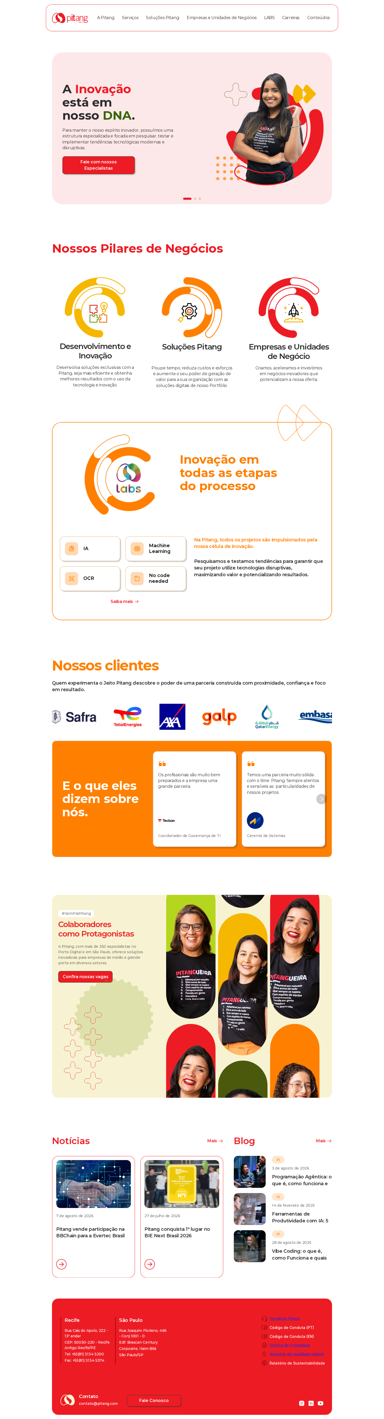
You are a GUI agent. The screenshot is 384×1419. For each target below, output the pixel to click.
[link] (94, 162)
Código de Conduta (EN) (292, 1336)
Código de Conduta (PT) (292, 1327)
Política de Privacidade (290, 1345)
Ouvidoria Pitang (285, 1318)
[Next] (321, 799)
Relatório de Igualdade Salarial (297, 1354)
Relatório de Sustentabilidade (297, 1363)
